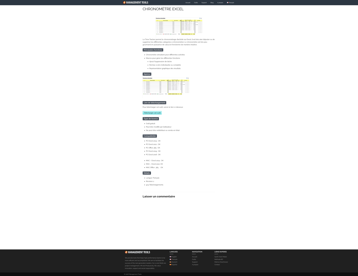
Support (204, 2)
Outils (196, 2)
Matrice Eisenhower (221, 262)
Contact (217, 264)
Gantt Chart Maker (220, 257)
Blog (212, 2)
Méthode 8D (218, 259)
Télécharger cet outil (152, 112)
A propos (220, 2)
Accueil (188, 2)
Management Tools (135, 274)
